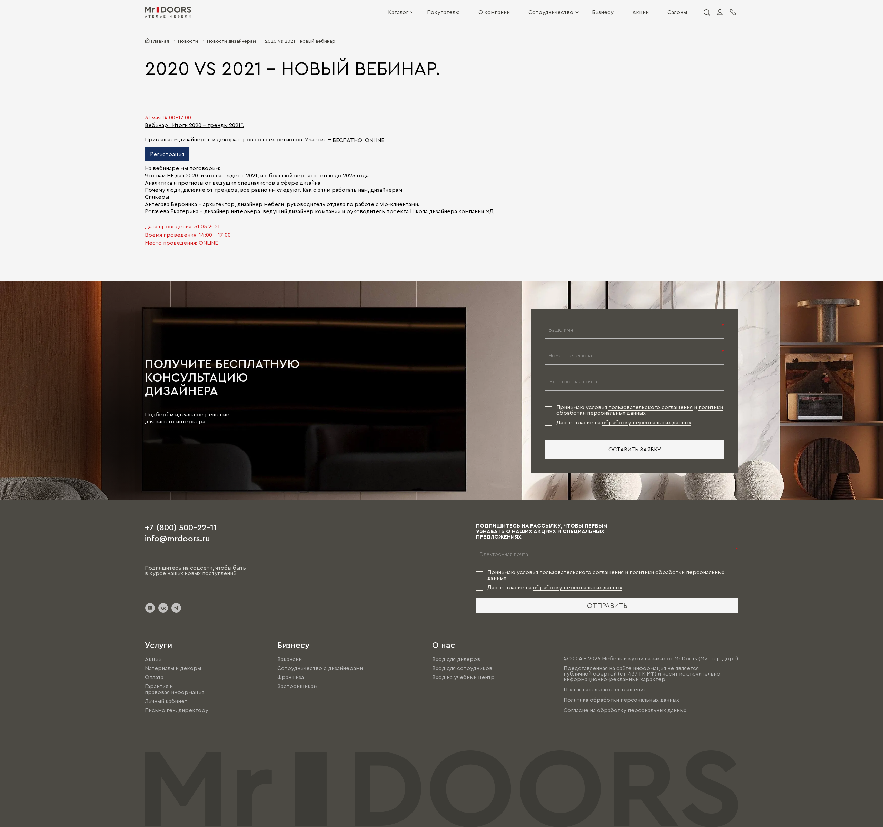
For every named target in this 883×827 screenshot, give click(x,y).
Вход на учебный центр (463, 677)
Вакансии (289, 659)
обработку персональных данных (646, 422)
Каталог (398, 12)
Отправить (607, 605)
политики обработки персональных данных (639, 409)
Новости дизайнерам (231, 40)
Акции (640, 12)
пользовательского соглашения (650, 407)
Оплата (154, 677)
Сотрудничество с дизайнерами (320, 668)
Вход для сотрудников (462, 668)
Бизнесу (603, 12)
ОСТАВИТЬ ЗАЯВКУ (634, 449)
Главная (160, 40)
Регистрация (167, 154)
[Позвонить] (733, 12)
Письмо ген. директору (176, 710)
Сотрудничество (550, 12)
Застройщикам (297, 686)
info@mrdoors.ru (177, 538)
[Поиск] (706, 12)
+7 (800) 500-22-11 (181, 527)
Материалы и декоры (173, 668)
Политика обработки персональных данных (621, 699)
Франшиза (290, 677)
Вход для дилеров (456, 659)
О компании (494, 12)
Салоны (677, 12)
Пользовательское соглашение (605, 689)
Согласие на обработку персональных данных (625, 710)
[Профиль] (720, 12)
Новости (188, 40)
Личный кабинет (166, 701)
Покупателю (443, 12)
